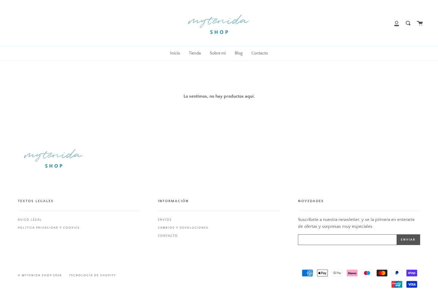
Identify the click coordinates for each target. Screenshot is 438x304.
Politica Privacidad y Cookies (49, 228)
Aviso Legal (30, 220)
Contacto (168, 236)
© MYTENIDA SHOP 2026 (40, 275)
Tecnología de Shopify (92, 275)
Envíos (165, 220)
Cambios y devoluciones (183, 228)
